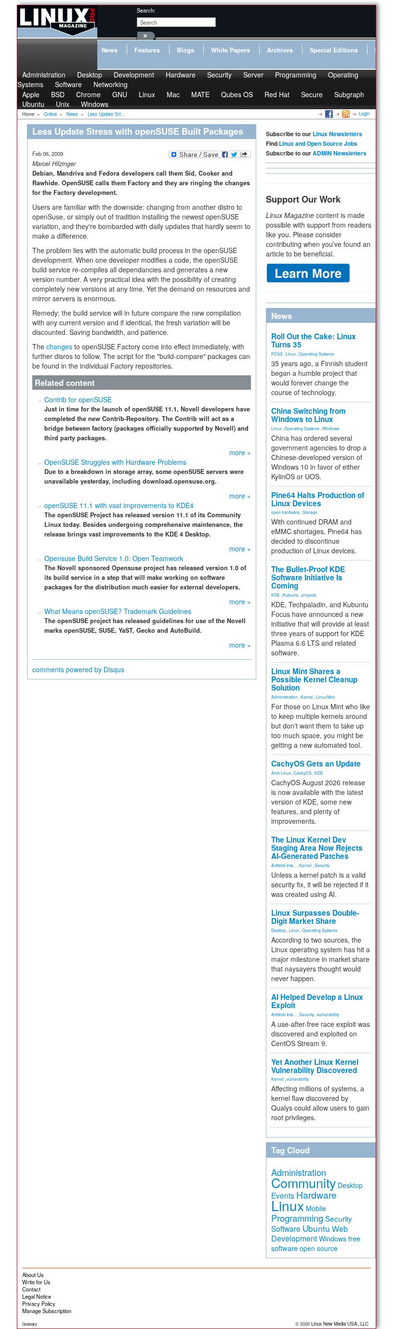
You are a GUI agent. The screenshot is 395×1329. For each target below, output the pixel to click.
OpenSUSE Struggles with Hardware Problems (115, 462)
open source (319, 1248)
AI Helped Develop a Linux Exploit (317, 1001)
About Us (33, 1274)
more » (240, 452)
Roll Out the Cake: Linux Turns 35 (313, 340)
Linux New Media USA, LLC (340, 1323)
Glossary (29, 1324)
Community (303, 1182)
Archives (280, 50)
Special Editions (334, 50)
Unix (62, 104)
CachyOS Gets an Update (316, 763)
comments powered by (78, 669)
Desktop (278, 930)
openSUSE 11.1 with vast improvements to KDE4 (119, 505)
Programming (295, 74)
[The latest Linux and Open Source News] (345, 113)
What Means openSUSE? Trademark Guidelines (117, 611)
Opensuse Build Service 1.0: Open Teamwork (113, 558)
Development (134, 74)
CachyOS (303, 773)
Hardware (181, 74)
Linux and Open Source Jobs (318, 143)
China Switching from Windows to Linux (308, 415)
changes (59, 346)
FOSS (277, 354)
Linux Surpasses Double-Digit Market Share (315, 916)
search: (146, 10)
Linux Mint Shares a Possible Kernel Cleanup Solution (314, 679)
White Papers (230, 50)
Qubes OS (237, 94)
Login (364, 113)
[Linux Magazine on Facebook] (328, 113)
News (110, 50)
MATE (200, 94)
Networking (110, 84)
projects (309, 595)
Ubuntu (33, 104)
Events (282, 1195)
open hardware (285, 512)
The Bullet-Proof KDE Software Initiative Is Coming (308, 577)
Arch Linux (281, 773)
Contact (31, 1289)
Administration (284, 697)
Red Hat (277, 94)
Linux (147, 94)
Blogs (185, 50)
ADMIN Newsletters (340, 153)
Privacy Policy (38, 1303)
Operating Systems (316, 354)
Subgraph (349, 94)
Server (253, 74)
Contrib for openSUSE (78, 399)
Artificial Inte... (283, 865)
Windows (94, 104)
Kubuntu (291, 595)
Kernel (307, 697)
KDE (275, 595)
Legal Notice (36, 1296)
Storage (310, 512)
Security (219, 74)
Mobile (316, 1208)
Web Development (309, 1233)
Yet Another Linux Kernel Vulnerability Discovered (314, 1066)
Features (147, 50)
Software (68, 84)
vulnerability (328, 1014)
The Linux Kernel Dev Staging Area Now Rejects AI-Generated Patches (317, 847)
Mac (173, 94)
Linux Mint (325, 697)
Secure (312, 94)
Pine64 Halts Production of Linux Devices (317, 499)
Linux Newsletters (337, 133)
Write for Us (36, 1282)
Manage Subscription (46, 1311)
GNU (119, 94)
